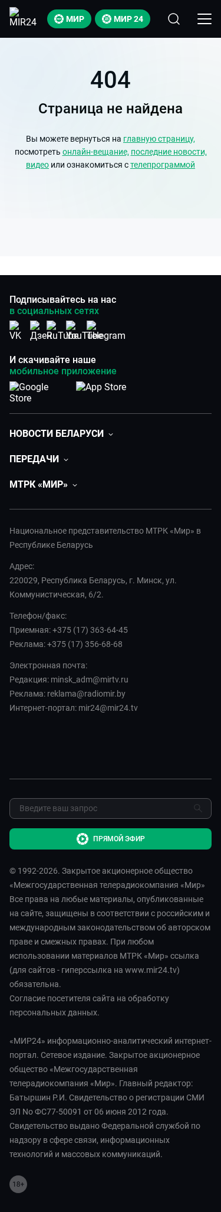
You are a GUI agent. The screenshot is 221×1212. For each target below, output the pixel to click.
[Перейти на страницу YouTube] (84, 331)
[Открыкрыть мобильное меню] (204, 19)
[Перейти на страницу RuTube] (62, 331)
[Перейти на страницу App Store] (101, 390)
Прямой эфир (119, 839)
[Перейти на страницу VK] (18, 331)
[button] (61, 433)
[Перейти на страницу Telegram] (106, 331)
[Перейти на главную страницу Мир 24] (25, 19)
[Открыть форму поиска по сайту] (174, 19)
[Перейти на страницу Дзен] (41, 331)
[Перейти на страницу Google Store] (38, 390)
